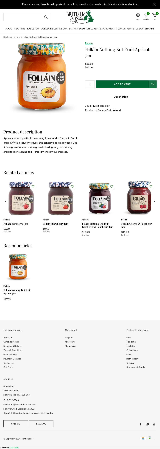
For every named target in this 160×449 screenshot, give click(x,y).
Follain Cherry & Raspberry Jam (136, 225)
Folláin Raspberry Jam (15, 223)
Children (92, 28)
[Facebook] (140, 424)
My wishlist (70, 346)
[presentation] (5, 201)
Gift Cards (8, 367)
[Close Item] (154, 4)
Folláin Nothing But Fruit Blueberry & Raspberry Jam (97, 225)
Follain (89, 43)
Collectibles (49, 28)
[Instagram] (147, 424)
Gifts (130, 28)
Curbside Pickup (11, 341)
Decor (63, 28)
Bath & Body (77, 28)
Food (9, 28)
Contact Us (8, 363)
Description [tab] (121, 96)
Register (69, 337)
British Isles (28, 438)
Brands (150, 28)
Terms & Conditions (12, 350)
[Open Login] (153, 84)
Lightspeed (14, 447)
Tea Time (19, 28)
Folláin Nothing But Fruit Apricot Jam (17, 292)
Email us (41, 423)
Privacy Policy (10, 354)
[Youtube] (154, 424)
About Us (7, 337)
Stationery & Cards (113, 28)
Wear (139, 28)
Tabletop (33, 28)
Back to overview (11, 37)
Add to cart (122, 84)
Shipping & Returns (12, 346)
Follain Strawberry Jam (55, 223)
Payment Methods (12, 358)
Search (46, 17)
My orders (70, 341)
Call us (15, 423)
